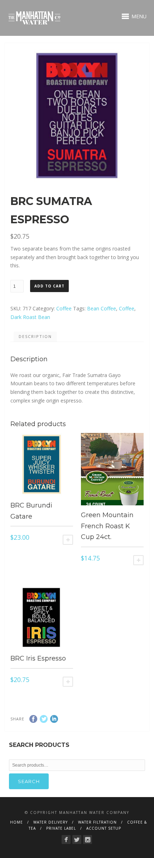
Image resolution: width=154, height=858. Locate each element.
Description (35, 336)
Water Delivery (50, 822)
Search (29, 781)
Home (16, 822)
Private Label (61, 828)
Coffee (64, 308)
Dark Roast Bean (30, 317)
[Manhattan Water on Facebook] (66, 839)
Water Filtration (97, 822)
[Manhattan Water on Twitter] (76, 839)
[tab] (35, 337)
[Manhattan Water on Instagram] (87, 839)
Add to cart (49, 286)
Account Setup (103, 828)
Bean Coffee (101, 308)
